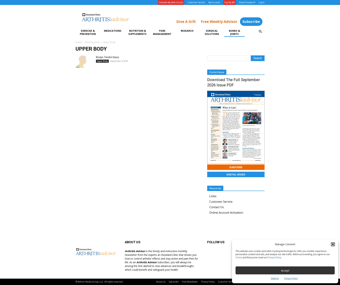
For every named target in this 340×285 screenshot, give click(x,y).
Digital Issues (235, 174)
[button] (333, 244)
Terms (239, 257)
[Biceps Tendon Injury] (84, 61)
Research (187, 30)
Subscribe (251, 21)
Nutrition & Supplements (137, 32)
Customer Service (196, 2)
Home (78, 42)
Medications (112, 30)
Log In (262, 2)
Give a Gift (186, 21)
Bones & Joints (234, 32)
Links (212, 196)
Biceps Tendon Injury (107, 57)
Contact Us (216, 207)
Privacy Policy (274, 257)
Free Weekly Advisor (219, 21)
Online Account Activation (226, 213)
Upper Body (102, 61)
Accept (285, 270)
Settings (275, 278)
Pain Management (162, 32)
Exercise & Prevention (88, 32)
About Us (160, 281)
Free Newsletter (190, 281)
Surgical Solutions (212, 32)
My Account (214, 2)
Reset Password (247, 2)
